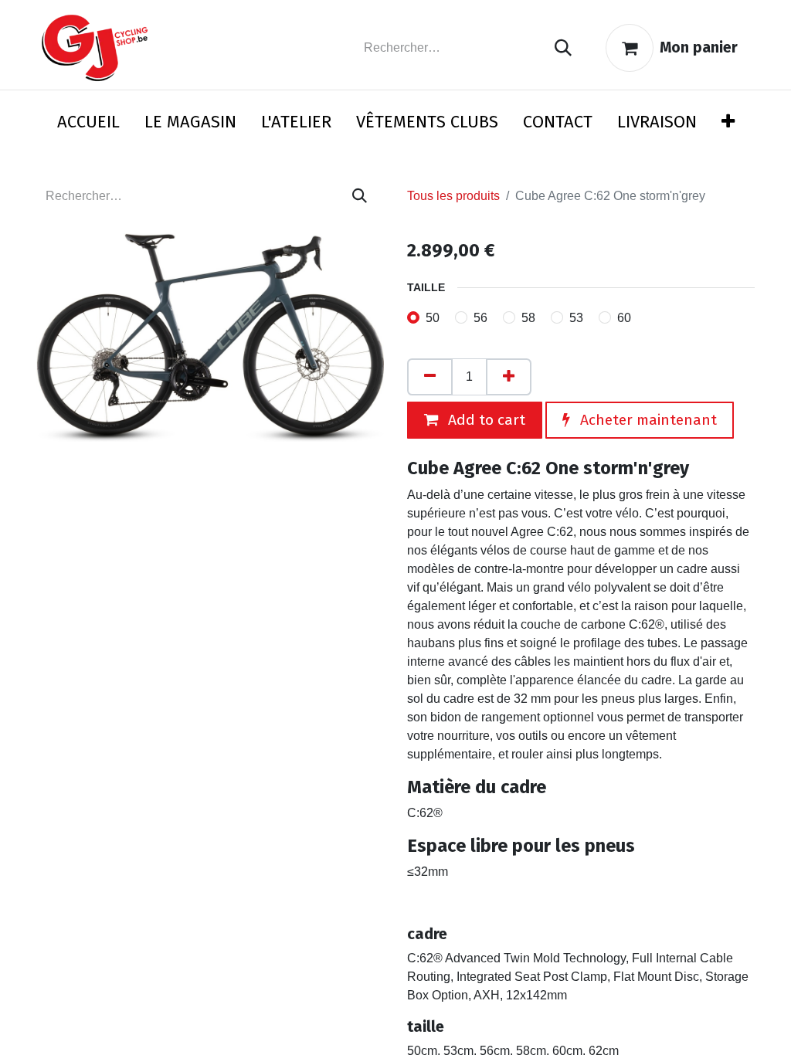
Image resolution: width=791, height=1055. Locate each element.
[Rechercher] (563, 48)
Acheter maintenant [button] (646, 420)
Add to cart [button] (484, 420)
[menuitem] (88, 125)
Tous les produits (453, 195)
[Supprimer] (430, 376)
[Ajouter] (508, 376)
